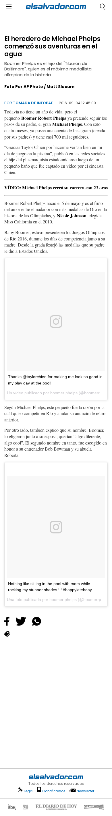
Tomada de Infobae (33, 103)
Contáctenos (53, 791)
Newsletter (85, 791)
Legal (28, 791)
